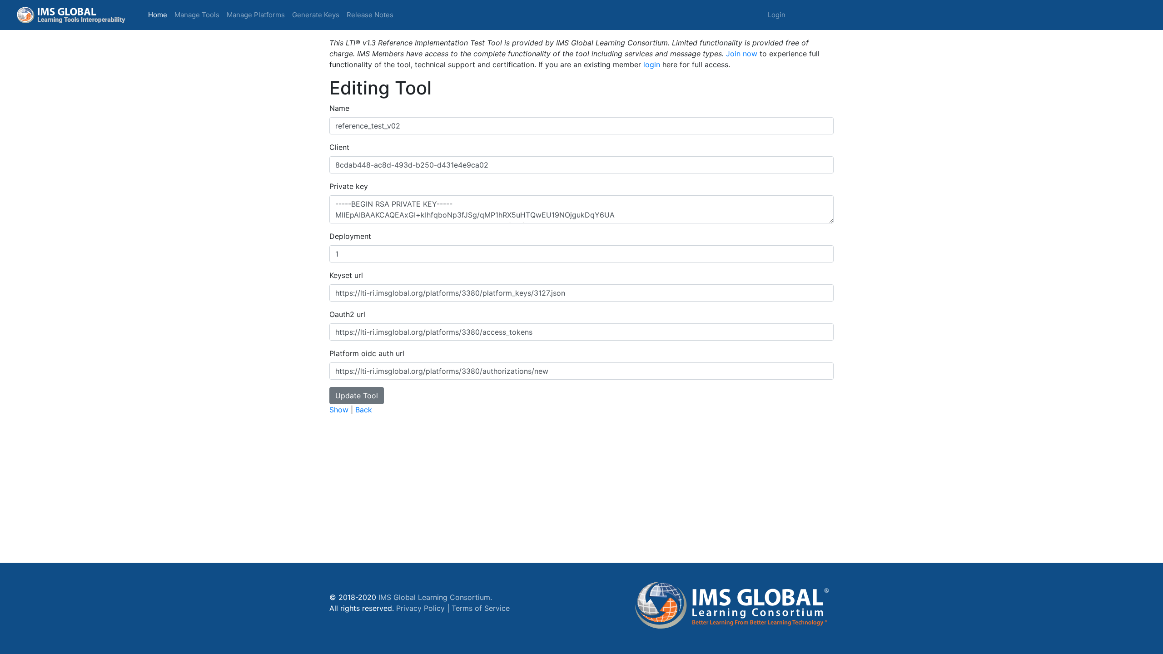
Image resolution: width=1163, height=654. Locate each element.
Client (339, 147)
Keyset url (346, 275)
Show (338, 409)
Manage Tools (196, 14)
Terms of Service (481, 608)
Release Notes (370, 14)
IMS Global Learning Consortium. (435, 597)
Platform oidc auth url (366, 353)
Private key (348, 186)
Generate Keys (315, 14)
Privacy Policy (420, 608)
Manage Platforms (256, 14)
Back (363, 409)
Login (776, 14)
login (651, 64)
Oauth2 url (347, 314)
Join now (741, 53)
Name (339, 108)
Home (159, 14)
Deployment (350, 236)
